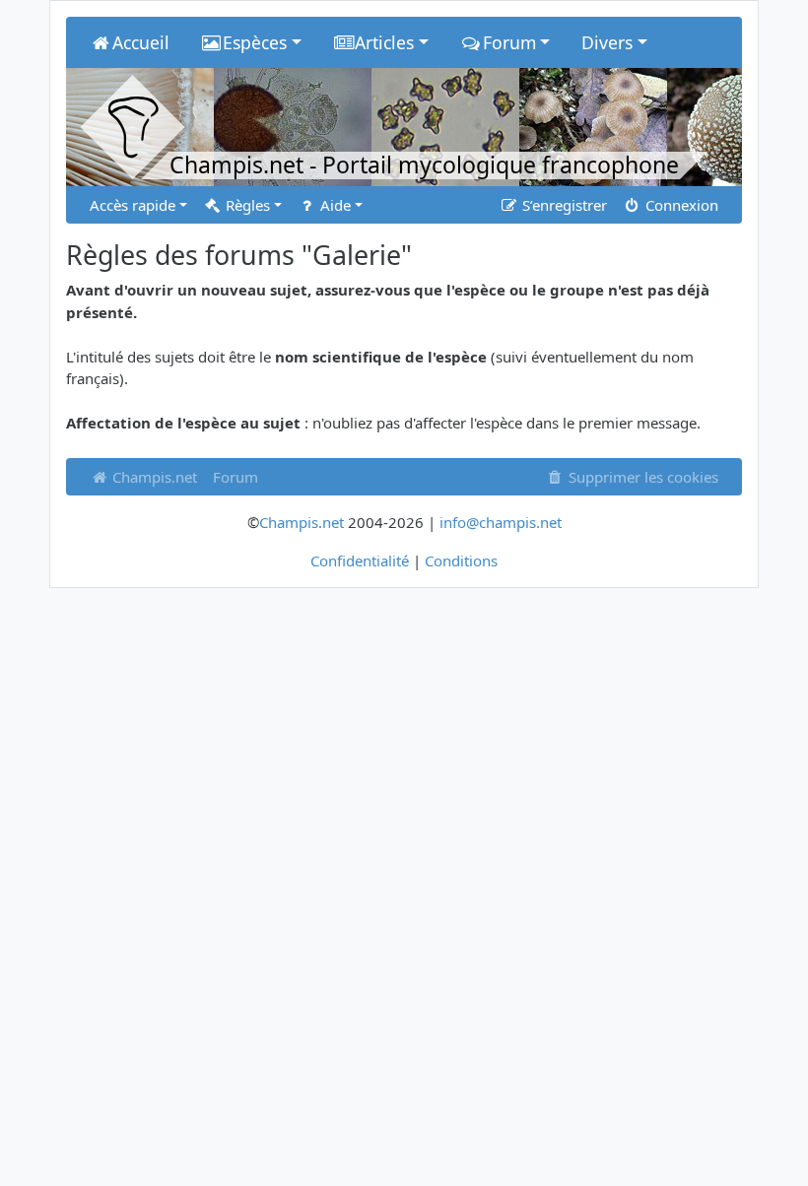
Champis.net (152, 477)
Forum (235, 477)
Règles (246, 205)
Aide (333, 205)
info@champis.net (500, 522)
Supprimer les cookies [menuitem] (641, 477)
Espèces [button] (255, 42)
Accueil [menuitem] (140, 42)
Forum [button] (509, 42)
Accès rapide (132, 205)
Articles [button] (384, 42)
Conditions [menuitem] (461, 560)
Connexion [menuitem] (679, 205)
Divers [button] (607, 42)
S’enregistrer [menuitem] (562, 205)
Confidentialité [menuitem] (359, 560)
